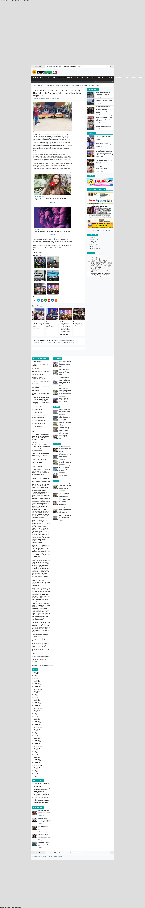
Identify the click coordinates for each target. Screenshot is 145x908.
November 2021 (37, 762)
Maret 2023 (36, 737)
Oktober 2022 (37, 745)
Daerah (60, 77)
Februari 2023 (37, 738)
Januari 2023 (37, 740)
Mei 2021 (36, 771)
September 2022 (38, 746)
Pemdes (92, 77)
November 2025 (37, 686)
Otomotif (110, 77)
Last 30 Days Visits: (93, 244)
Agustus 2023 (37, 729)
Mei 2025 (36, 696)
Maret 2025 (36, 699)
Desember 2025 (37, 685)
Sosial (54, 77)
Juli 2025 (36, 692)
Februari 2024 (37, 719)
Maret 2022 (36, 756)
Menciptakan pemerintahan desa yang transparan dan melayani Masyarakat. (42, 802)
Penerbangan (119, 77)
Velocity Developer (58, 856)
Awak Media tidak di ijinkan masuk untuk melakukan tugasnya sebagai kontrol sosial (53, 340)
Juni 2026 (36, 675)
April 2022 (36, 754)
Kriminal (134, 77)
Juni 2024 (36, 713)
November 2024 (37, 705)
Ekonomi (35, 77)
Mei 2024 (36, 715)
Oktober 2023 (37, 726)
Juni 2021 (36, 770)
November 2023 (37, 724)
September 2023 (38, 727)
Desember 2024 (37, 703)
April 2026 (36, 678)
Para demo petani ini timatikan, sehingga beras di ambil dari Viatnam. (65, 400)
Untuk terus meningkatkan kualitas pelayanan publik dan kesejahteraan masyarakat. (38, 325)
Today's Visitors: (93, 239)
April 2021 (36, 773)
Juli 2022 (36, 749)
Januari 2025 (37, 702)
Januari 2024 (37, 721)
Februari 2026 (37, 681)
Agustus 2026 (37, 672)
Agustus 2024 (37, 710)
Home (35, 85)
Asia (81, 77)
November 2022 (37, 743)
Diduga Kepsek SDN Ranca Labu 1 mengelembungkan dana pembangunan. (64, 66)
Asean (76, 77)
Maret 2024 (36, 718)
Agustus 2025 (37, 691)
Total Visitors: (92, 248)
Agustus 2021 (37, 767)
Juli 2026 (36, 673)
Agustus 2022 (37, 748)
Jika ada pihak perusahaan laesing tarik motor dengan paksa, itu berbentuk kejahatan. (42, 789)
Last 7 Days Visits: (93, 242)
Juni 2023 (36, 732)
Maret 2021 (36, 775)
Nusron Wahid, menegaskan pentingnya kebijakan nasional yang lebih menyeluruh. (104, 168)
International (68, 77)
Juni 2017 (36, 776)
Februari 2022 (37, 757)
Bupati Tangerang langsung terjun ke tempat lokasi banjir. (78, 323)
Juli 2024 (36, 711)
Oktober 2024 (37, 707)
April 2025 (36, 697)
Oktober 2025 (37, 688)
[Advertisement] (45, 12)
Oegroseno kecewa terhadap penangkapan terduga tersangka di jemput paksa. (51, 325)
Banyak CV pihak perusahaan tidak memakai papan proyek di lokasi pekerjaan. (103, 94)
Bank (48, 77)
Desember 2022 (37, 741)
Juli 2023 (36, 730)
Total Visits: (92, 246)
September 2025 (38, 689)
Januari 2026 (37, 683)
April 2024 (36, 716)
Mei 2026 (36, 677)
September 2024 (38, 708)
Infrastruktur (101, 77)
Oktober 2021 (37, 764)
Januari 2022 (37, 759)
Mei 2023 (36, 734)
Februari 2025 (37, 700)
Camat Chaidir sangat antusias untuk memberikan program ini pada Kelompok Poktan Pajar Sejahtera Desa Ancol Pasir (65, 392)
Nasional (40, 85)
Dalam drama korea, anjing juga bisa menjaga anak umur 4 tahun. (44, 812)
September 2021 (38, 765)
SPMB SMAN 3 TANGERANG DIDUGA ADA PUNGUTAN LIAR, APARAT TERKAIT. (65, 517)
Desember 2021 (37, 760)
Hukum (127, 77)
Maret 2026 (36, 680)
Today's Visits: (92, 237)
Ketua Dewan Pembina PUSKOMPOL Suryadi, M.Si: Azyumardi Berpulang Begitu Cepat (53, 342)
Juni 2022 (36, 751)
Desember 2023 (37, 722)
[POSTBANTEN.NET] (44, 72)
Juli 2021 (36, 768)
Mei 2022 (36, 753)
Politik (42, 77)
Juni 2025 (36, 694)
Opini (86, 77)
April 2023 (36, 735)
